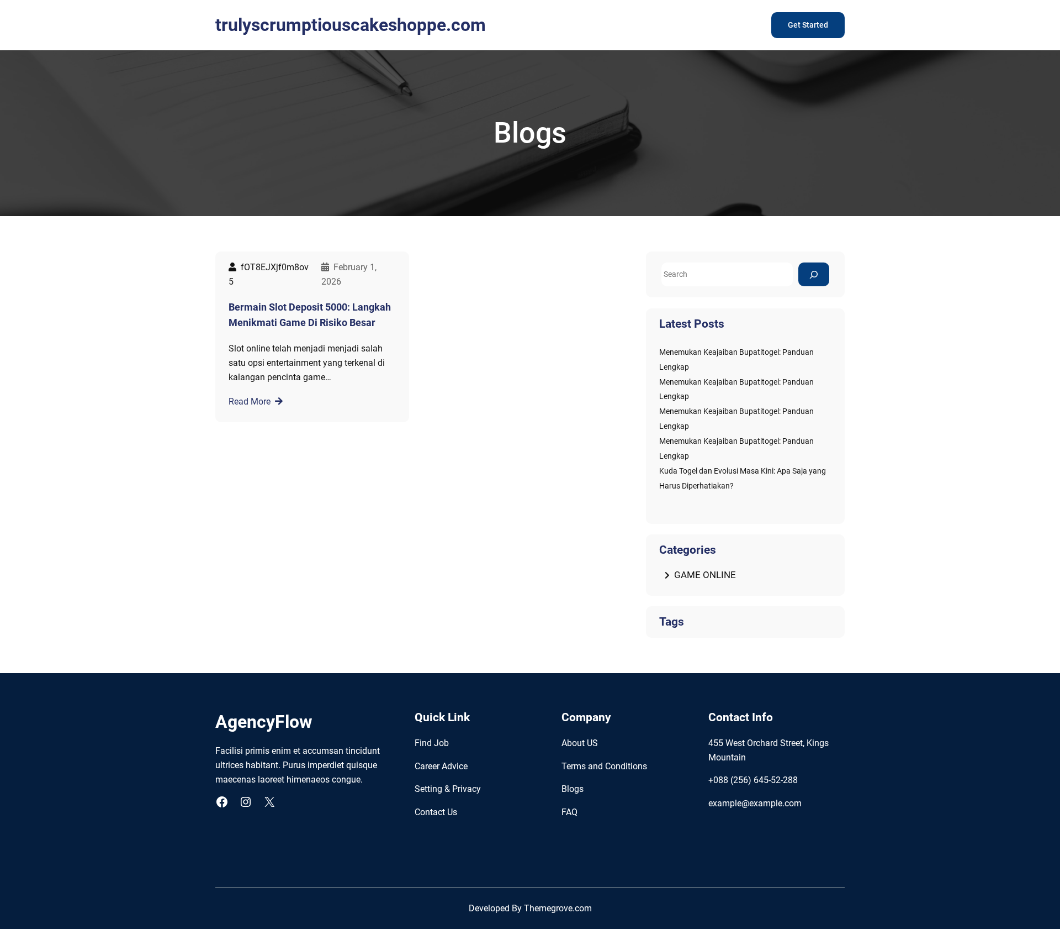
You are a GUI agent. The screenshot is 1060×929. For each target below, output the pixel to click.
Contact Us (436, 812)
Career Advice (441, 766)
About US (579, 743)
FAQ (569, 812)
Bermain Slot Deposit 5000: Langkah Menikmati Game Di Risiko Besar (310, 315)
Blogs (572, 789)
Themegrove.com (558, 908)
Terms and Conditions (604, 766)
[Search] (813, 274)
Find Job (432, 743)
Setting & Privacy (448, 789)
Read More (250, 401)
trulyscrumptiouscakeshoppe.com (350, 24)
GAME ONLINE (705, 574)
